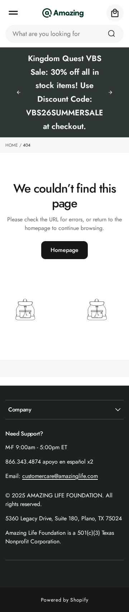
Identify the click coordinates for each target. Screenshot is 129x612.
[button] (13, 13)
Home (11, 145)
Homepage (64, 250)
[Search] (111, 33)
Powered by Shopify (65, 599)
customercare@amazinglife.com (60, 476)
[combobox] (64, 34)
